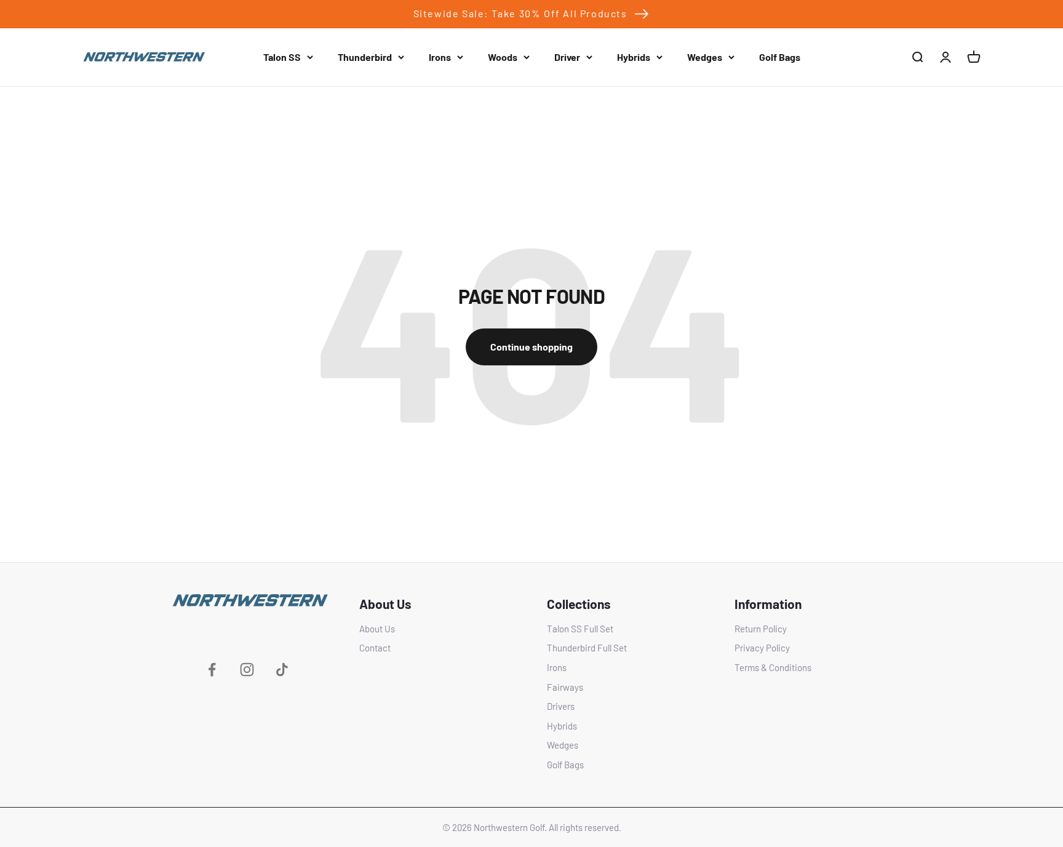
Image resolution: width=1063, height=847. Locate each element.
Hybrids (633, 57)
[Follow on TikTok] (282, 669)
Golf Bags (779, 57)
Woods (502, 57)
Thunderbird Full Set (587, 647)
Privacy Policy (762, 647)
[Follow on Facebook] (212, 669)
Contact (375, 647)
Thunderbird (365, 57)
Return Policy (761, 628)
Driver (567, 57)
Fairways (565, 687)
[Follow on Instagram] (247, 669)
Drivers (561, 706)
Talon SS (282, 57)
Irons (440, 57)
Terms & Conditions (773, 667)
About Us (377, 628)
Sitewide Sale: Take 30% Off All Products (520, 13)
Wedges (704, 57)
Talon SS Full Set (580, 628)
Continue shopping (531, 346)
